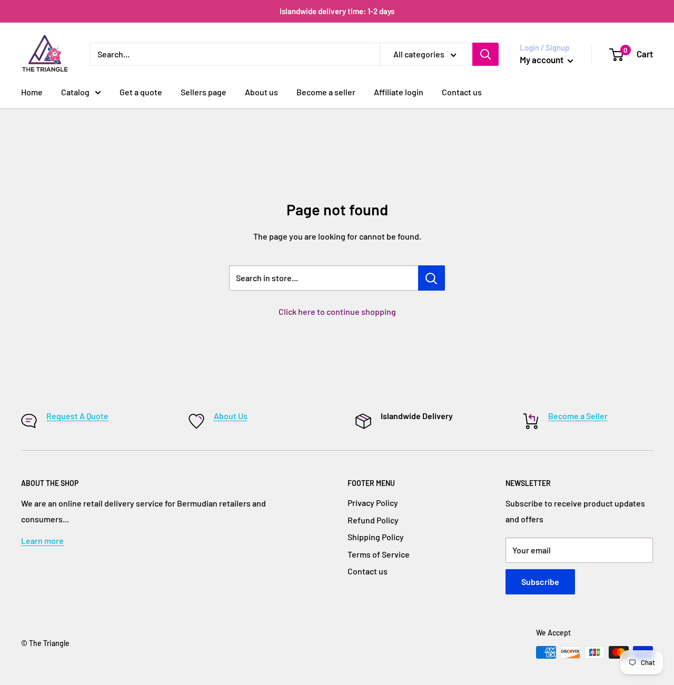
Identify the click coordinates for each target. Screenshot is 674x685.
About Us (230, 416)
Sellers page (203, 92)
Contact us (462, 92)
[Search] (485, 54)
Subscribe (540, 582)
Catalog (75, 92)
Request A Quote (77, 416)
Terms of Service (379, 554)
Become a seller (325, 92)
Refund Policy (373, 520)
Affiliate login (398, 92)
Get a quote (141, 92)
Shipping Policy (376, 537)
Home (32, 92)
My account (542, 59)
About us (261, 92)
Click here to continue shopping (337, 311)
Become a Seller (578, 416)
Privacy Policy (373, 503)
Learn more (42, 540)
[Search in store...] (431, 278)
